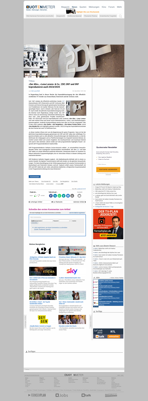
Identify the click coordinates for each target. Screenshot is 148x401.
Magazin (65, 6)
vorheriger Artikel (36, 202)
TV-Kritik (84, 381)
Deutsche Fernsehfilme (110, 390)
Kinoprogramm (100, 390)
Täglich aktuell (71, 382)
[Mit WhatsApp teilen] (59, 196)
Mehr (119, 6)
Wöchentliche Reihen (73, 379)
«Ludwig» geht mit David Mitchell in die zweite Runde (108, 196)
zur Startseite (57, 202)
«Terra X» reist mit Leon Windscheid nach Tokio (107, 259)
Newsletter (27, 381)
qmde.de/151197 (81, 189)
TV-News (56, 379)
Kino (104, 6)
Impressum (114, 387)
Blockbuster (80, 390)
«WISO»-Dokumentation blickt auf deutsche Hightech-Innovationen (105, 263)
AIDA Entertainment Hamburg (111, 303)
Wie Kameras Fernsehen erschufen (39, 16)
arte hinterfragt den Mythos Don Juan (106, 193)
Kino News (29, 390)
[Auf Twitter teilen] (55, 196)
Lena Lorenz (49, 184)
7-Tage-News (28, 383)
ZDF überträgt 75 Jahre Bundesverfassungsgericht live (102, 272)
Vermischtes (57, 381)
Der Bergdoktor (64, 181)
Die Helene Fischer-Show (36, 184)
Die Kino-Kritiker (100, 381)
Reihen (41, 381)
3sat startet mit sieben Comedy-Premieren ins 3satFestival (108, 200)
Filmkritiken (49, 390)
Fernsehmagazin (42, 390)
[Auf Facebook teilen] (51, 196)
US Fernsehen (56, 390)
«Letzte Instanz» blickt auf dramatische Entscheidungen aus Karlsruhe (107, 268)
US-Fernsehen (57, 386)
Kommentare (34, 177)
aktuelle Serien (93, 390)
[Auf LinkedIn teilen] (68, 196)
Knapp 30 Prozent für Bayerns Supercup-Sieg (108, 187)
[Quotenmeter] (40, 8)
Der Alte (55, 181)
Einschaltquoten (68, 390)
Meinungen (94, 6)
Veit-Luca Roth (35, 91)
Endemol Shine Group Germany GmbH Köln (109, 282)
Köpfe (55, 385)
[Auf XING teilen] (64, 196)
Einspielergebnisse (101, 382)
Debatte (84, 379)
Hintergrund (42, 379)
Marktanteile (71, 381)
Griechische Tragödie (108, 16)
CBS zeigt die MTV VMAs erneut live (105, 191)
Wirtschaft (56, 382)
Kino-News (99, 379)
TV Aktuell (35, 390)
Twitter (26, 386)
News (74, 6)
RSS (26, 379)
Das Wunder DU (46, 181)
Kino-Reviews (86, 382)
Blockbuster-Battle (101, 383)
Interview (42, 382)
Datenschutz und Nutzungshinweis (115, 384)
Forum (111, 6)
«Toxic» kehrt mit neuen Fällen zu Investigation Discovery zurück (109, 203)
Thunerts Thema (90, 16)
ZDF (63, 101)
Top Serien (118, 390)
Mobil (26, 382)
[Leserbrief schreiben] (79, 196)
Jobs (112, 381)
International (57, 383)
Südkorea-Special (74, 16)
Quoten (83, 6)
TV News (61, 390)
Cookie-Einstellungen (116, 386)
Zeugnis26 (60, 16)
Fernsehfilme (86, 390)
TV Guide (74, 390)
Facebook (27, 385)
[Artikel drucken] (72, 196)
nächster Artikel (79, 202)
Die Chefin (74, 181)
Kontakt (113, 382)
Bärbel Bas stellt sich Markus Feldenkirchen (108, 189)
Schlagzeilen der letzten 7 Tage (104, 206)
